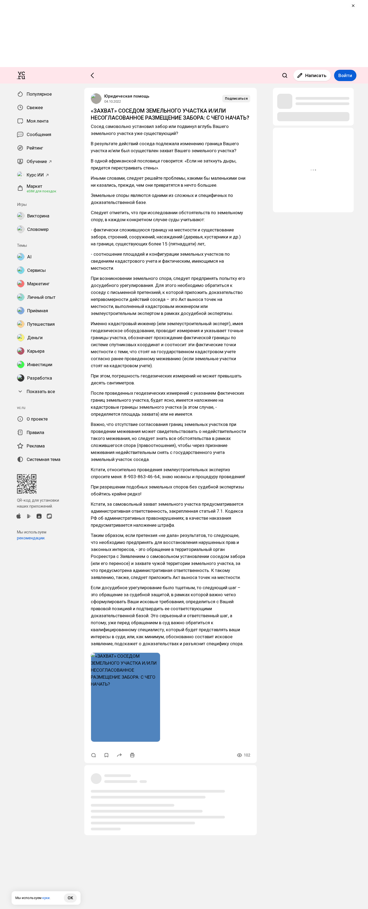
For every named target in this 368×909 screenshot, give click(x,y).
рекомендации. (31, 538)
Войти (345, 75)
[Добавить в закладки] (106, 755)
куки (46, 898)
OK (70, 898)
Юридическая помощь (126, 96)
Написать (316, 75)
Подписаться (236, 98)
